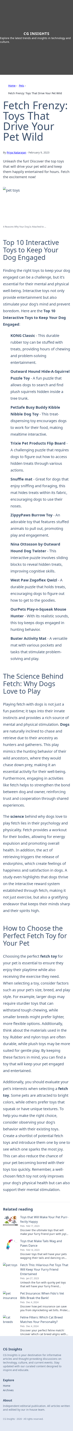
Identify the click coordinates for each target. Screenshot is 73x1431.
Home (12, 85)
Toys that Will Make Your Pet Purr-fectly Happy (44, 1219)
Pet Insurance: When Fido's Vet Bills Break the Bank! (42, 1295)
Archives (8, 1390)
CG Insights (36, 33)
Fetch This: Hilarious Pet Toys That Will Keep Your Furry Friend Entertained (44, 1269)
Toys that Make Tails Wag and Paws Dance (41, 1243)
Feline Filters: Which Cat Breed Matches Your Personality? (41, 1319)
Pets (21, 85)
